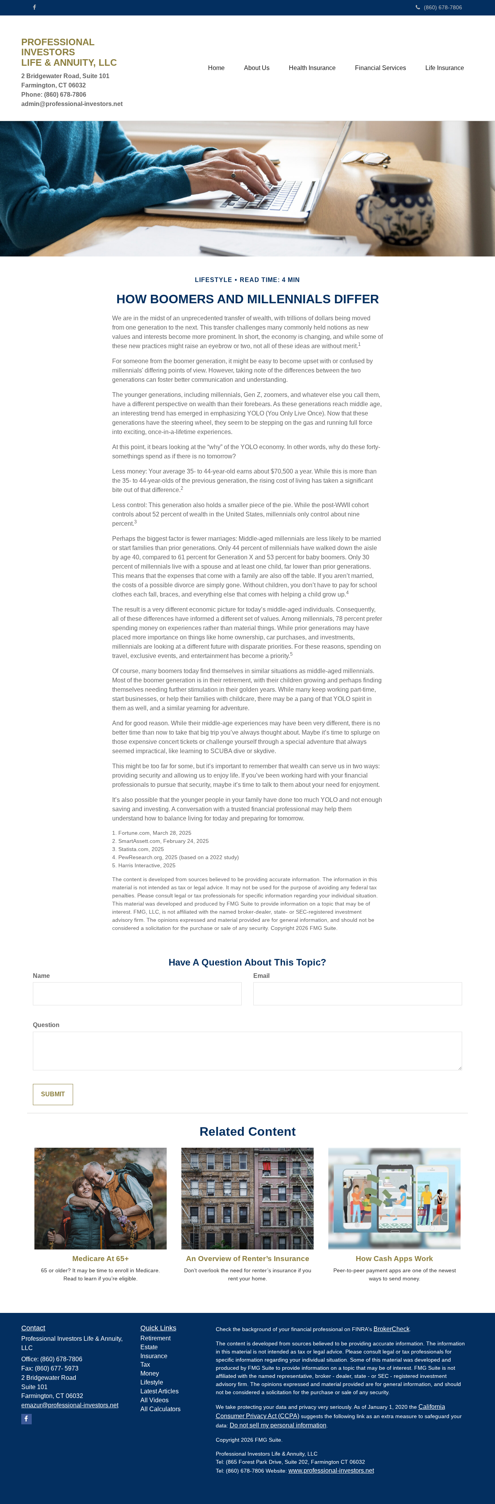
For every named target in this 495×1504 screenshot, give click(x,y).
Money (149, 1373)
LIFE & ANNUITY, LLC (69, 63)
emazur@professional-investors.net (69, 1405)
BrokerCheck (392, 1329)
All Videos (154, 1400)
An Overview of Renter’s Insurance (247, 1258)
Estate (149, 1347)
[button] (256, 68)
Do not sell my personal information (278, 1425)
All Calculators (160, 1409)
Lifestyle (151, 1382)
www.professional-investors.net (331, 1470)
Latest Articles (159, 1391)
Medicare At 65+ (100, 1258)
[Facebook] (34, 7)
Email (261, 975)
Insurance (153, 1356)
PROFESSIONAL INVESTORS (58, 47)
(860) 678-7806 (443, 7)
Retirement (155, 1338)
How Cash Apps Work (394, 1258)
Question (46, 1025)
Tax (145, 1364)
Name (41, 975)
